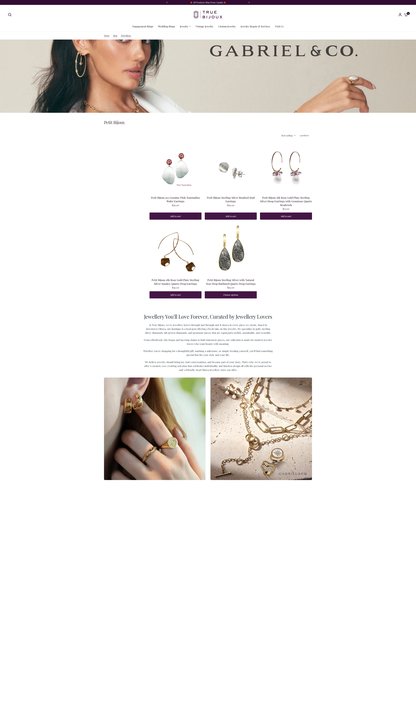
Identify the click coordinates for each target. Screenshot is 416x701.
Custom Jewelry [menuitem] (227, 26)
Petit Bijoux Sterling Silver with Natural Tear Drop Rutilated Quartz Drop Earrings (231, 281)
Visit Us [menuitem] (279, 26)
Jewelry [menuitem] (184, 26)
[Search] (10, 14)
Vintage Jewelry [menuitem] (204, 26)
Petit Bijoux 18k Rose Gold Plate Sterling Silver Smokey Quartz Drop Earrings (175, 281)
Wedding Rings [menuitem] (166, 26)
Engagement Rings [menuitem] (142, 26)
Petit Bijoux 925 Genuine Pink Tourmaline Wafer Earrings (175, 199)
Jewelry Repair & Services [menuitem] (255, 26)
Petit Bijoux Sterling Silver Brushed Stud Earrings (231, 199)
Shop (115, 35)
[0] (405, 15)
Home (106, 35)
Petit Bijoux (126, 35)
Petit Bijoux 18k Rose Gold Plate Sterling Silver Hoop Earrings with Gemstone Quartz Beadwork (286, 201)
